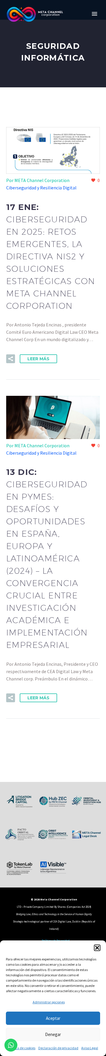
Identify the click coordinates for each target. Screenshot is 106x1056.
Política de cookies (21, 1048)
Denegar (53, 1034)
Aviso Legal (89, 1048)
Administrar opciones (49, 1002)
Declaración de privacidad (58, 1048)
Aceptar (53, 1018)
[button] (97, 948)
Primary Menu (94, 13)
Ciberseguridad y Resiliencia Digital (41, 188)
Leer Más (38, 358)
